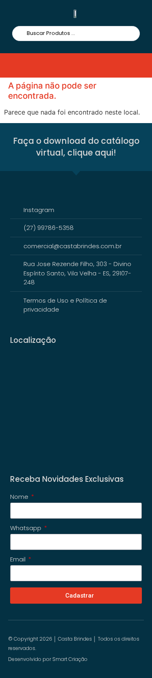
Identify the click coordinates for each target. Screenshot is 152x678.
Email (18, 559)
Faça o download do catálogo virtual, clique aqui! (76, 146)
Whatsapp (26, 528)
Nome (20, 497)
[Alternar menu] (22, 65)
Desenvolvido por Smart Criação (48, 659)
